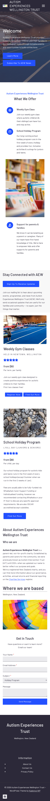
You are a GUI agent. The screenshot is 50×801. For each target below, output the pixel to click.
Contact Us (27, 768)
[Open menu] (43, 5)
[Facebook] (5, 797)
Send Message (25, 701)
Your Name (8, 654)
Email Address (10, 665)
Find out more (15, 516)
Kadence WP (34, 790)
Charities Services (17, 579)
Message (6, 686)
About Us (27, 764)
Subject (7, 676)
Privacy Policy (27, 771)
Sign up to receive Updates (21, 284)
